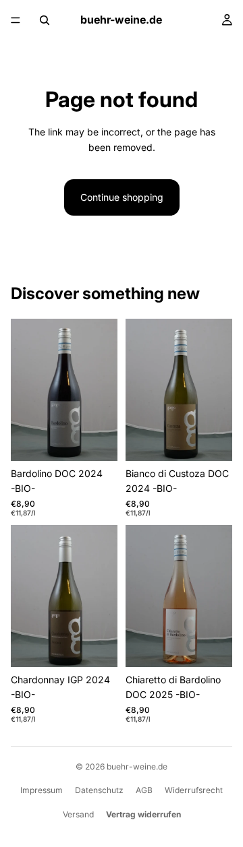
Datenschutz (99, 790)
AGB (144, 790)
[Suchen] (44, 20)
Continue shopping (121, 197)
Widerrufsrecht (194, 790)
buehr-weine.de (137, 766)
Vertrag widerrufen (143, 814)
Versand (78, 814)
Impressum (41, 790)
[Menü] (15, 20)
